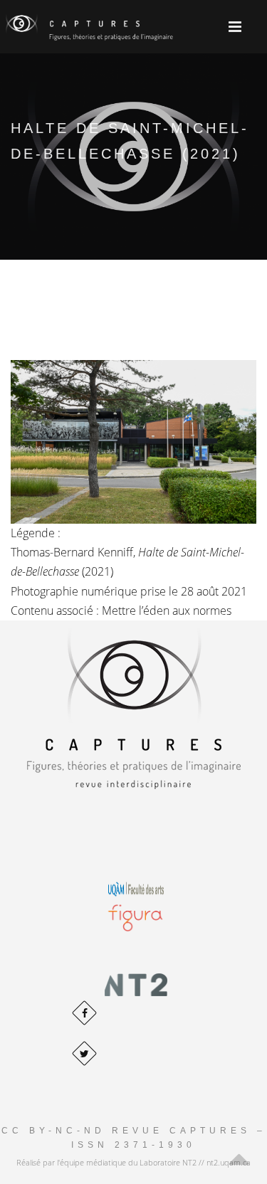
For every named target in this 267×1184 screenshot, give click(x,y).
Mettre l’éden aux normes (166, 610)
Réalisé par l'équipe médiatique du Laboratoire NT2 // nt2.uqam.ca (133, 1162)
